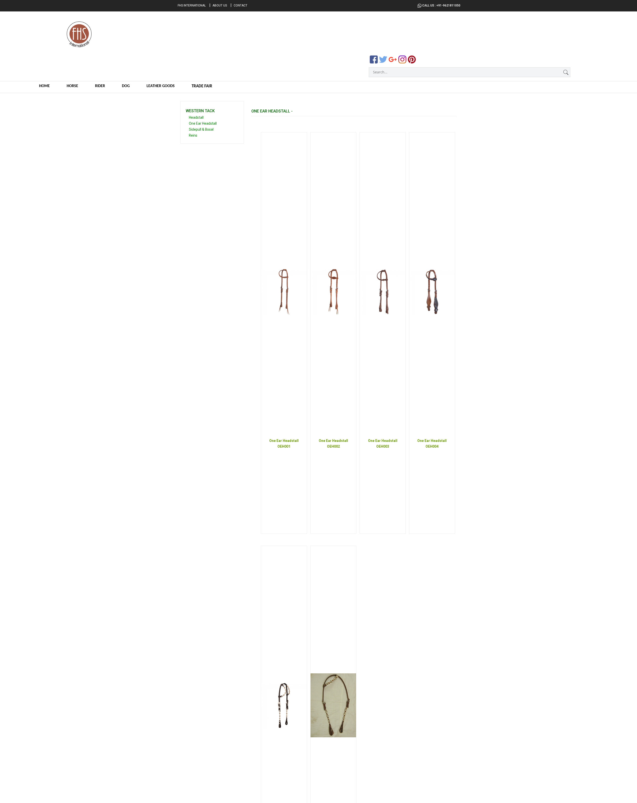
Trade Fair (202, 86)
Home (44, 86)
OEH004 (431, 446)
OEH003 (382, 446)
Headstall (196, 117)
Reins (193, 135)
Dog (126, 86)
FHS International (192, 5)
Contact (240, 5)
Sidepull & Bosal (201, 129)
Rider (100, 86)
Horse (72, 86)
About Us (219, 5)
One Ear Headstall (203, 123)
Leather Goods (161, 86)
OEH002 (333, 446)
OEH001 (283, 446)
